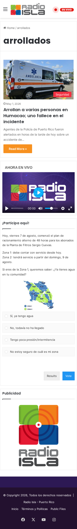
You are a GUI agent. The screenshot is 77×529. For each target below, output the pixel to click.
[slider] (17, 208)
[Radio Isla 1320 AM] (28, 9)
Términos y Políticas (34, 509)
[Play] (6, 208)
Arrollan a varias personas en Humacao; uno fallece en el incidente (35, 116)
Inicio (15, 509)
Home (10, 28)
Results (52, 376)
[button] (38, 295)
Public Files (58, 509)
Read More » (18, 149)
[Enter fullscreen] (70, 208)
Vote (68, 376)
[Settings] (62, 208)
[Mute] (40, 208)
